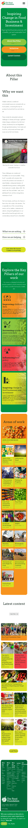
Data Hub (18, 777)
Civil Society (13, 780)
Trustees (3, 775)
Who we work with (13, 765)
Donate (23, 779)
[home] (8, 3)
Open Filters (14, 614)
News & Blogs (18, 766)
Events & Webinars (24, 772)
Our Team (3, 772)
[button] (24, 3)
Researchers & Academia (14, 784)
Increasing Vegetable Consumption (10, 773)
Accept (4, 823)
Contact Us (23, 781)
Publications (19, 770)
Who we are (3, 764)
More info (9, 820)
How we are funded (3, 779)
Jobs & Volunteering (24, 776)
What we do (8, 764)
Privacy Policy (3, 782)
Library (18, 780)
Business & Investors (14, 770)
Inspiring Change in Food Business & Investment (9, 785)
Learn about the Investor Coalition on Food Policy (13, 249)
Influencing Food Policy (9, 778)
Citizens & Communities (14, 777)
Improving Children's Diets (9, 769)
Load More (13, 751)
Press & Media (13, 789)
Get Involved (24, 763)
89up (6, 808)
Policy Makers (13, 774)
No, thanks (11, 824)
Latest (19, 763)
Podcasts (19, 772)
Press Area (18, 774)
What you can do (23, 768)
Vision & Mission (3, 769)
